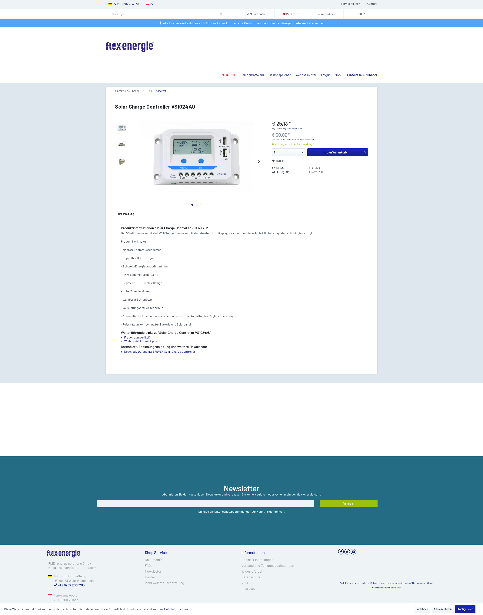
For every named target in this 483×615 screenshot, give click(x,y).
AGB (245, 583)
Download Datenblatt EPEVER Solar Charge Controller (159, 351)
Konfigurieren (465, 609)
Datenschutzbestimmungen (232, 511)
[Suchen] (221, 14)
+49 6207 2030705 (71, 585)
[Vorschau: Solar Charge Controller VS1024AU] (121, 127)
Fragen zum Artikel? (137, 337)
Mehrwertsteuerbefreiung (164, 583)
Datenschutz (251, 577)
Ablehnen (422, 609)
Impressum (250, 588)
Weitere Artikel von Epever (142, 341)
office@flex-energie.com (78, 567)
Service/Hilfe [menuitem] (349, 3)
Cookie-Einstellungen (258, 560)
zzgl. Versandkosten (292, 128)
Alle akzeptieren (443, 609)
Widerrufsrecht (253, 571)
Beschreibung (126, 213)
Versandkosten (397, 583)
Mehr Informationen (177, 609)
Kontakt (372, 3)
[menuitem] (174, 14)
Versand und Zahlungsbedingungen (268, 565)
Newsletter (153, 571)
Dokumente (153, 560)
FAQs (148, 565)
